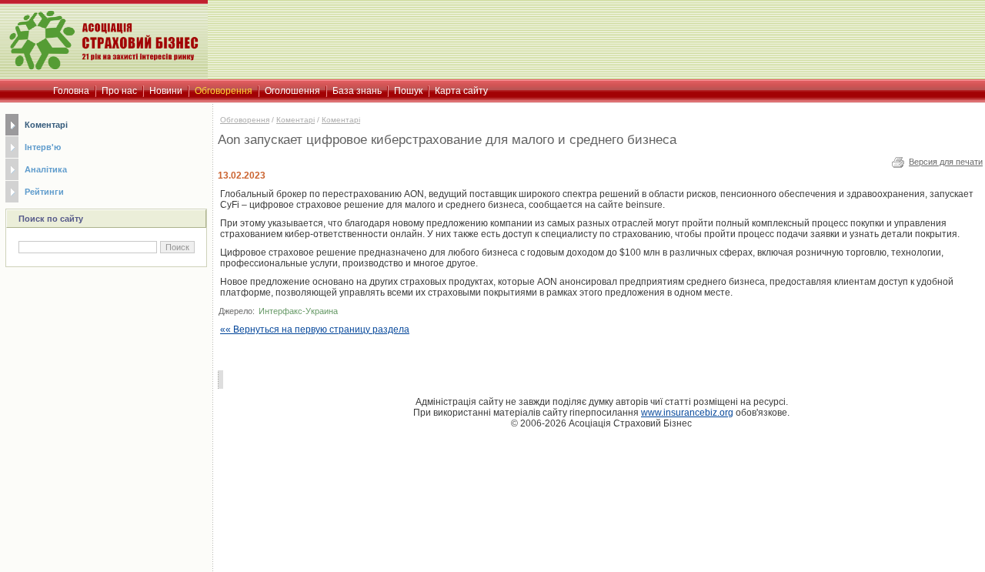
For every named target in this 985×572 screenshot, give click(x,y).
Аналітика (46, 169)
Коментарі (46, 124)
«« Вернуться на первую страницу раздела (314, 329)
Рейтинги (44, 191)
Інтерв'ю (43, 147)
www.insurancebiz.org (687, 412)
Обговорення (244, 119)
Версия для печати (946, 161)
